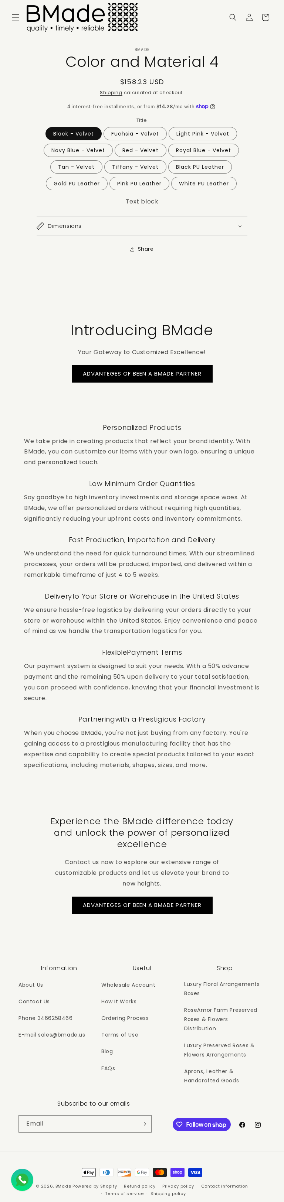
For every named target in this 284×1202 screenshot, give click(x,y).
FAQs (108, 1068)
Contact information (224, 1186)
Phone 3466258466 (45, 1018)
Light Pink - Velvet (202, 133)
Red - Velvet (140, 150)
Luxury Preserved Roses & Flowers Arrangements (219, 1050)
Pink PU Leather (139, 183)
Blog (107, 1051)
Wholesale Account (128, 985)
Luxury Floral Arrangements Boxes (222, 988)
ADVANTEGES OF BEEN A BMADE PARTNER (142, 373)
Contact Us (34, 1001)
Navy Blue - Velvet (78, 150)
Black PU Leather (200, 167)
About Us (30, 985)
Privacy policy (178, 1186)
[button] (15, 17)
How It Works (118, 1001)
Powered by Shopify (94, 1186)
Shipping (111, 92)
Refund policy (139, 1186)
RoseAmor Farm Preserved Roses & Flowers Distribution (220, 1019)
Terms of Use (119, 1034)
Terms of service (124, 1193)
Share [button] (146, 249)
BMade (63, 1186)
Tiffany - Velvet (135, 167)
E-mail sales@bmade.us (51, 1034)
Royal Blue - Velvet (203, 150)
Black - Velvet (73, 133)
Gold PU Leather (77, 183)
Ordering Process (125, 1018)
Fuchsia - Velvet (135, 133)
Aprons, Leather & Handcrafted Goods (211, 1076)
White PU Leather (204, 183)
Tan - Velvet (76, 167)
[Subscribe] (143, 1124)
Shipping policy (168, 1193)
